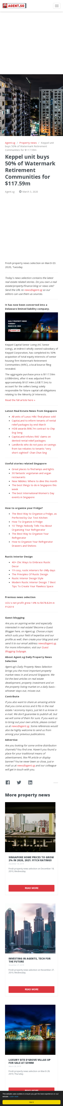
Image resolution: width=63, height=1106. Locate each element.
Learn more (13, 1096)
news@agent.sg (33, 290)
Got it (31, 1102)
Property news (28, 142)
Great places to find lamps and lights (33, 469)
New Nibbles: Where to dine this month (34, 481)
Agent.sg (10, 142)
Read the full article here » (20, 400)
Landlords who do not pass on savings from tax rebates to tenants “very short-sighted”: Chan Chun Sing (34, 448)
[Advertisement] (31, 43)
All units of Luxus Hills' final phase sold (34, 416)
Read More (31, 888)
